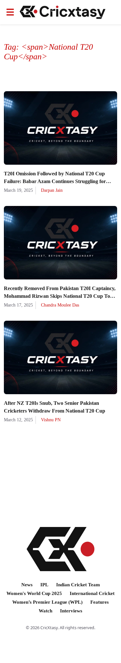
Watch (45, 610)
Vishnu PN (51, 419)
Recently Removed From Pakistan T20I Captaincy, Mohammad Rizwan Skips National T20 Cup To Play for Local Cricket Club (60, 296)
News (27, 584)
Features (99, 602)
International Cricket (92, 593)
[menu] (10, 12)
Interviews (71, 610)
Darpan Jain (52, 190)
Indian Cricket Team (78, 584)
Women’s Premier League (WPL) (47, 602)
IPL (44, 584)
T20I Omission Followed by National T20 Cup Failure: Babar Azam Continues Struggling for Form (55, 181)
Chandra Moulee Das (60, 305)
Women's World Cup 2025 (34, 593)
